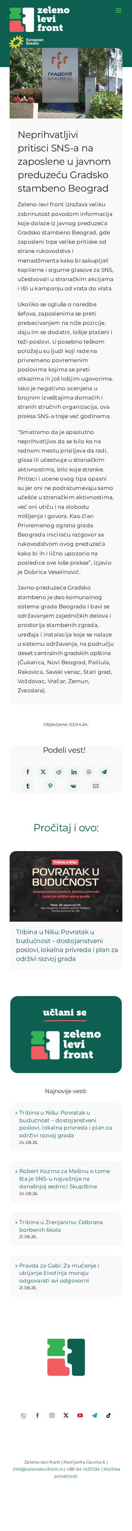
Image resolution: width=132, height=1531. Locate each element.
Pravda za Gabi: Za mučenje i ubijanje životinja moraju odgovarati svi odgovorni (59, 1273)
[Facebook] (28, 772)
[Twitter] (43, 772)
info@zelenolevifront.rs (38, 1469)
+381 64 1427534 (83, 1469)
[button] (14, 911)
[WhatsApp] (89, 772)
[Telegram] (104, 772)
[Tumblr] (28, 786)
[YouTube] (80, 1415)
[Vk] (73, 786)
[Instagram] (51, 1415)
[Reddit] (59, 772)
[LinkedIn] (74, 772)
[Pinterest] (50, 786)
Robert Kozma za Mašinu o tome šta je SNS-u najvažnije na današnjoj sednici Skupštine (64, 1179)
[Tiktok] (108, 1415)
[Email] (96, 786)
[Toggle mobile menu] (119, 10)
